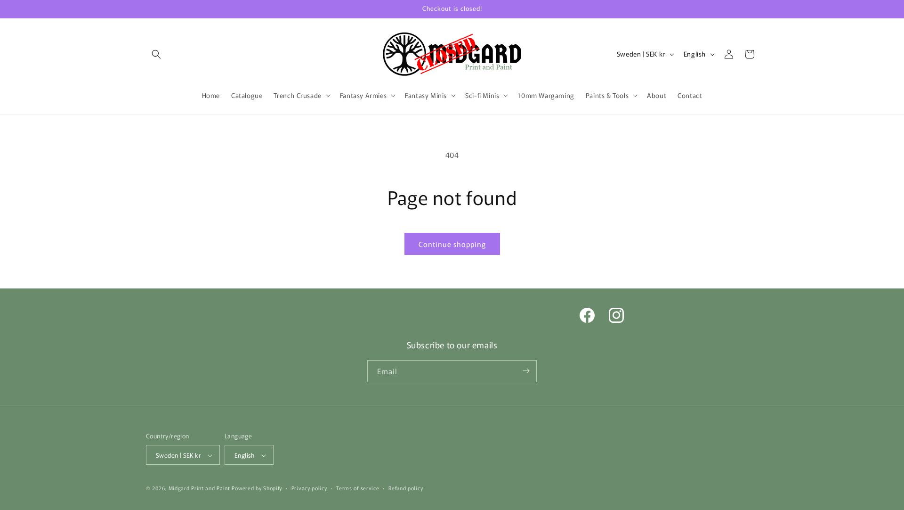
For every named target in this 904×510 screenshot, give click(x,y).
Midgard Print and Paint (199, 488)
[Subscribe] (526, 371)
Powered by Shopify (257, 488)
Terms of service (357, 488)
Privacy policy (309, 488)
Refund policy (405, 488)
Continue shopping (452, 244)
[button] (156, 54)
